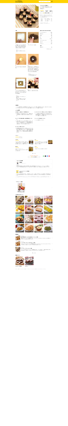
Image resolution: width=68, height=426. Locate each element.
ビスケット (41, 43)
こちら (35, 107)
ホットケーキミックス (43, 40)
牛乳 (40, 38)
